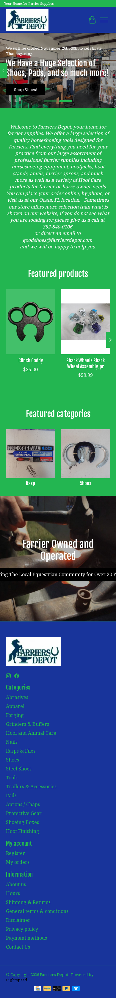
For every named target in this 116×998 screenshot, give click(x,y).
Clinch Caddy (30, 361)
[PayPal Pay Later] (66, 989)
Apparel (15, 706)
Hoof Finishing (22, 831)
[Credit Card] (37, 989)
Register (15, 853)
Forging (15, 715)
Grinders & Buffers (27, 724)
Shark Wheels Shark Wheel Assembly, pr (85, 363)
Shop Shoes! (25, 90)
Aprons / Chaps (23, 804)
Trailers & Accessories (31, 786)
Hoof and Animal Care (31, 733)
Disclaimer (18, 920)
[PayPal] (47, 989)
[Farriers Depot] (27, 20)
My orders (17, 862)
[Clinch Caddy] (30, 321)
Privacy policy (22, 929)
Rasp (30, 483)
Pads (11, 795)
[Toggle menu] (104, 20)
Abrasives (17, 697)
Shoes (85, 483)
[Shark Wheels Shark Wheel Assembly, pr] (85, 321)
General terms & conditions (37, 911)
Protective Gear (24, 813)
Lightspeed (16, 980)
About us (16, 884)
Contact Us (18, 947)
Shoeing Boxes (22, 822)
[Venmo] (76, 989)
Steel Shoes (19, 768)
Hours (13, 893)
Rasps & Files (20, 751)
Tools (12, 777)
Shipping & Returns (28, 902)
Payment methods (26, 938)
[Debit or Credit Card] (57, 989)
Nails (12, 742)
